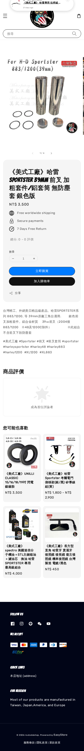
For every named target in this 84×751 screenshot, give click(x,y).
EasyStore (60, 734)
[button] (5, 15)
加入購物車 (42, 281)
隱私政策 (42, 742)
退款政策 (55, 742)
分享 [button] (18, 293)
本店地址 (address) (23, 676)
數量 (12, 251)
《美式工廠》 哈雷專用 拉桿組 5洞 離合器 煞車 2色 (42, 8)
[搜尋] (74, 33)
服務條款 (29, 742)
